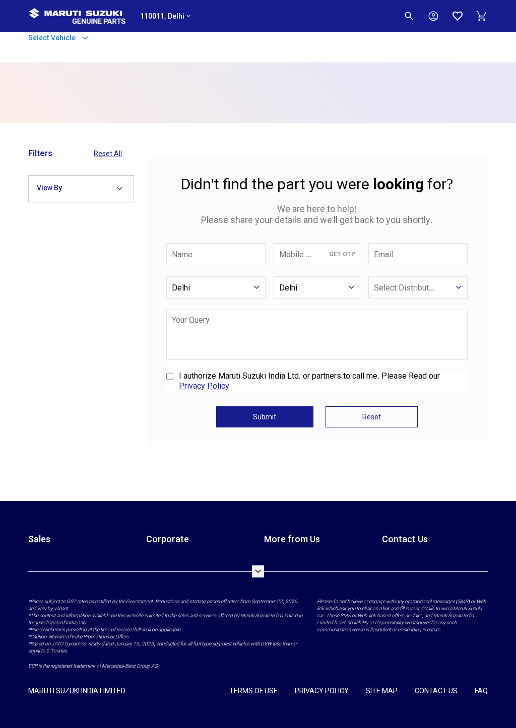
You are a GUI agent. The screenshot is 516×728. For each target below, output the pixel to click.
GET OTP (342, 254)
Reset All (108, 154)
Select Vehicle (52, 37)
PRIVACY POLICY (322, 691)
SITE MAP (382, 691)
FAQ (481, 691)
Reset (371, 417)
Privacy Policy (204, 386)
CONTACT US (436, 691)
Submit (264, 417)
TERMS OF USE (253, 691)
